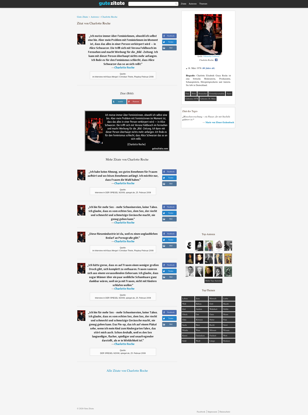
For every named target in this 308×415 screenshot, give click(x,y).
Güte (184, 319)
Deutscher (202, 93)
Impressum (212, 411)
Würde (185, 330)
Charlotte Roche (124, 67)
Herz (198, 324)
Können (199, 319)
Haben (198, 303)
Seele (184, 324)
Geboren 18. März (208, 98)
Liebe (225, 298)
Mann (225, 314)
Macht (226, 303)
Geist (225, 324)
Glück (185, 314)
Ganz (212, 314)
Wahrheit (213, 309)
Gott (211, 303)
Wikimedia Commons (211, 56)
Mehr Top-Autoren (213, 280)
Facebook (201, 411)
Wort (225, 335)
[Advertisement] (208, 180)
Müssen (213, 330)
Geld (184, 340)
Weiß (198, 340)
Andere (199, 309)
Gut (197, 314)
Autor (229, 93)
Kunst (184, 335)
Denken (226, 340)
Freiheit (213, 335)
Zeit (184, 309)
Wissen (226, 330)
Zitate (183, 4)
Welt (184, 303)
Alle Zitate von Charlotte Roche (127, 370)
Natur (212, 319)
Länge (212, 340)
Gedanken (200, 335)
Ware (198, 330)
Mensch (213, 298)
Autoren (193, 4)
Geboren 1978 (192, 98)
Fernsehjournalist (216, 93)
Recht (212, 324)
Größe (225, 309)
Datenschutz (224, 411)
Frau (187, 93)
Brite (194, 93)
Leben (185, 298)
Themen (203, 4)
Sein (198, 298)
